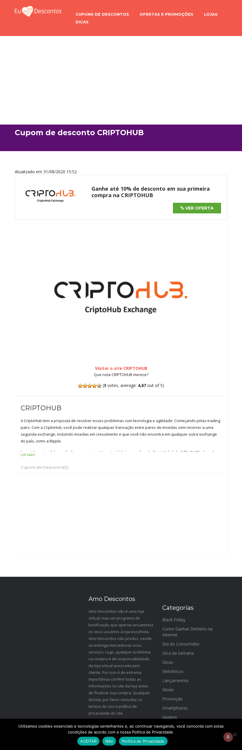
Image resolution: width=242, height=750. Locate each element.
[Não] (235, 734)
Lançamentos (175, 680)
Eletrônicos (173, 671)
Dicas (82, 21)
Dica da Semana (178, 653)
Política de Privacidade (143, 741)
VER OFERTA (199, 208)
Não (109, 741)
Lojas (211, 14)
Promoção (172, 699)
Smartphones (175, 708)
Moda (168, 689)
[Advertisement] (121, 80)
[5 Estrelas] (99, 385)
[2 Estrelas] (85, 385)
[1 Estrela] (80, 385)
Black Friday (173, 619)
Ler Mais (28, 454)
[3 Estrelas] (89, 385)
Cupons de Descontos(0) (44, 467)
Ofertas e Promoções (166, 14)
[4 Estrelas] (94, 385)
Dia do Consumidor (181, 644)
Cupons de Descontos (102, 14)
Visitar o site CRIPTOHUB (121, 368)
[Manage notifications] (228, 737)
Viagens (169, 717)
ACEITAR (88, 741)
